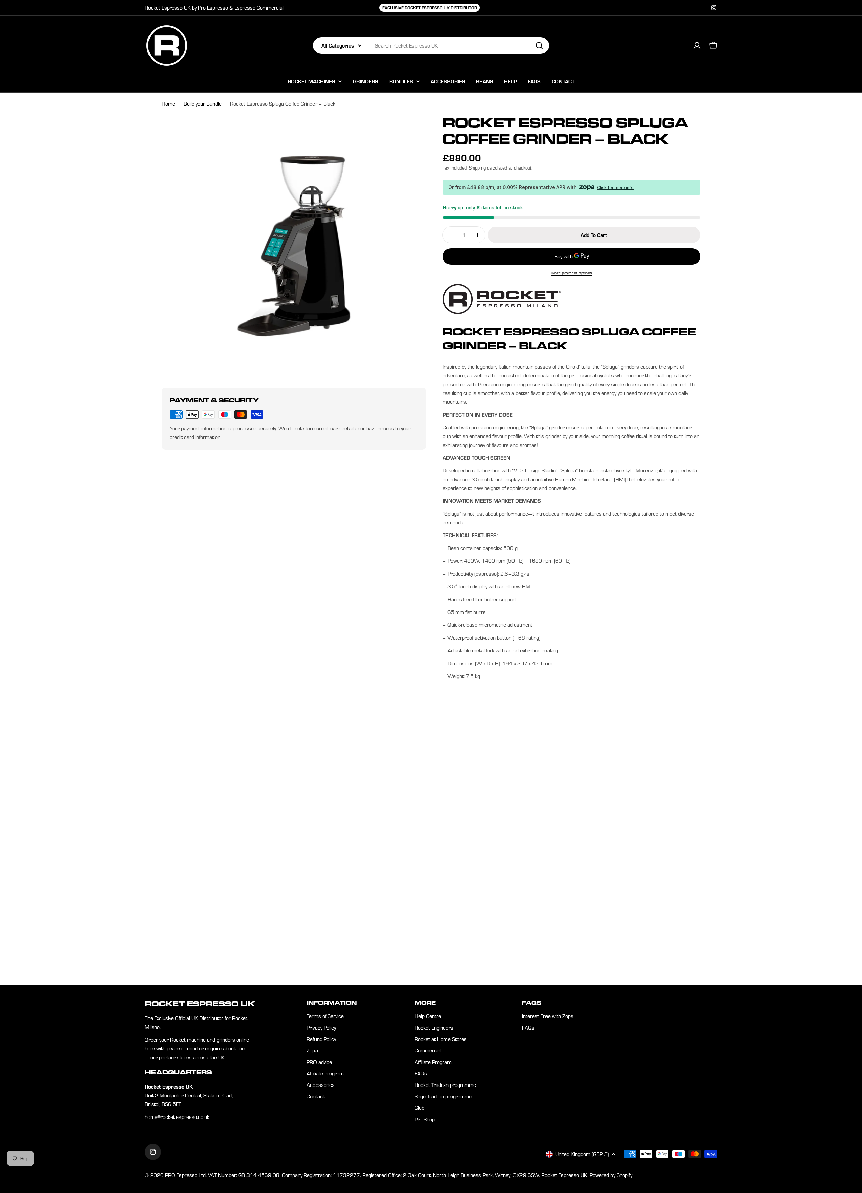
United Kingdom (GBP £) (582, 1154)
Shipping (477, 167)
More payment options (571, 272)
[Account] (697, 45)
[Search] (539, 45)
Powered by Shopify (611, 1175)
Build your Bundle (203, 103)
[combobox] (431, 45)
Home (168, 103)
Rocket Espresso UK (564, 1175)
